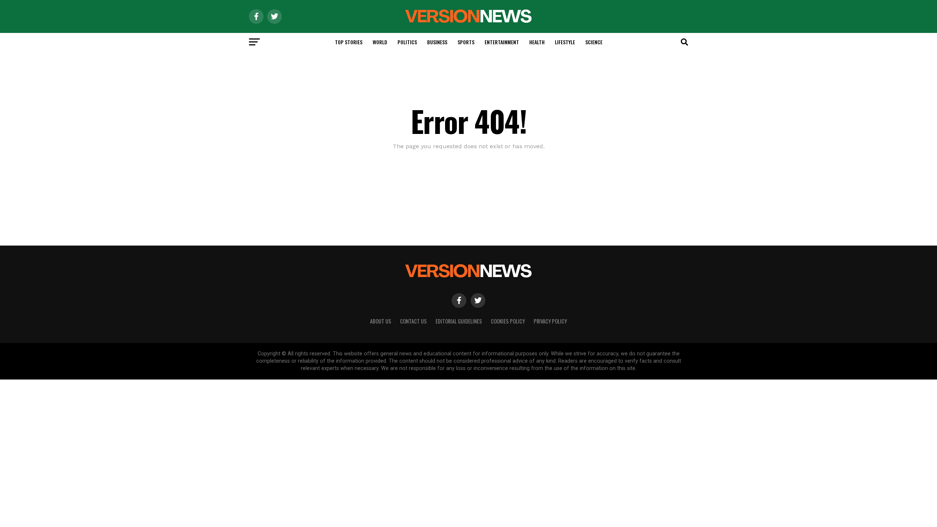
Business (437, 42)
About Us (380, 321)
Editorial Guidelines (459, 321)
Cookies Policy (508, 321)
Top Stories (348, 42)
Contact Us (413, 321)
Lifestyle (565, 42)
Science (593, 42)
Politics (407, 42)
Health (537, 42)
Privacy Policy (550, 321)
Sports (466, 42)
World (380, 42)
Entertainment (502, 42)
